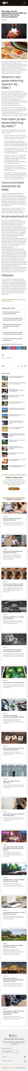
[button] (25, 3)
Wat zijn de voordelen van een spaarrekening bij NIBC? (14, 312)
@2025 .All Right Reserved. (14, 1067)
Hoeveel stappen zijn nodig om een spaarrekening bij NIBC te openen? (14, 319)
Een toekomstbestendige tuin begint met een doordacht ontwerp (17, 466)
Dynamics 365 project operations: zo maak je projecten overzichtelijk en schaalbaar (17, 434)
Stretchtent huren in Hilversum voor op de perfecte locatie (17, 415)
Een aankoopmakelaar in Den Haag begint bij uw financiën (17, 396)
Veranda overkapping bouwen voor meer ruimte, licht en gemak (17, 377)
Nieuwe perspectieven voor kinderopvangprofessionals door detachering (16, 447)
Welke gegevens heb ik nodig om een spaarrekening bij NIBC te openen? (14, 326)
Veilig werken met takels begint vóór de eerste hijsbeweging (17, 402)
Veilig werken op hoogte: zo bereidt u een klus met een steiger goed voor (17, 409)
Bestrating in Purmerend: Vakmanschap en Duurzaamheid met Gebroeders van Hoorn (13, 979)
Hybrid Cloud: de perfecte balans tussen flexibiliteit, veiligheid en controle (16, 422)
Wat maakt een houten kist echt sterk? (14, 682)
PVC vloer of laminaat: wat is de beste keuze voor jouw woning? (17, 383)
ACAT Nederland (5, 220)
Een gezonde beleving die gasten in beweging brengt (16, 453)
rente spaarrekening (16, 97)
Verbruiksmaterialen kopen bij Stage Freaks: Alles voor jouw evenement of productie (13, 848)
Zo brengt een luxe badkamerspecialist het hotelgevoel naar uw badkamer (17, 390)
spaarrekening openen (19, 70)
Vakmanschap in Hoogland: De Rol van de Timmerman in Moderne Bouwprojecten (13, 1012)
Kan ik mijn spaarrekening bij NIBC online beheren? (14, 339)
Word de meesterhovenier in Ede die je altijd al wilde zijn (17, 441)
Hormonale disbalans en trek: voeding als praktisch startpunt (17, 460)
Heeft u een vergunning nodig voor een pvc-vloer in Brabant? (16, 428)
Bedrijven (5, 19)
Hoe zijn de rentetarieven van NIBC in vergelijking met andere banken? (14, 333)
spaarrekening (9, 357)
